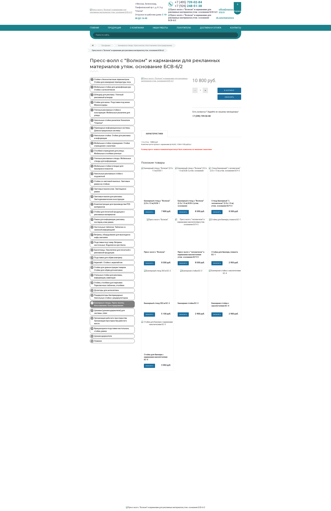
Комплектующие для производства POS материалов (112, 205)
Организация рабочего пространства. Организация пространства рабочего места (110, 321)
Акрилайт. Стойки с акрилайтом (108, 262)
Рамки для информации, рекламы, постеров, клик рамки (109, 220)
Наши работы (160, 28)
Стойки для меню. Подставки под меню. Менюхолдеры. (112, 103)
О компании (137, 28)
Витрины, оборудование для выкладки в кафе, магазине (112, 236)
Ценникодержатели (103, 336)
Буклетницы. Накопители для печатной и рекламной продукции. (112, 251)
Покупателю (184, 28)
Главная (94, 28)
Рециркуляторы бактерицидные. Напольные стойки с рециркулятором (111, 296)
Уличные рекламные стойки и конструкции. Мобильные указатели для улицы (112, 112)
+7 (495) (188, 2)
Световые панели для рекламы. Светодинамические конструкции (109, 198)
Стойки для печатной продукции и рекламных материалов (109, 213)
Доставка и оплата (210, 28)
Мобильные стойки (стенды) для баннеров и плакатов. (108, 167)
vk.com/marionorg (225, 18)
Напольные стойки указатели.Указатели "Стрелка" (112, 121)
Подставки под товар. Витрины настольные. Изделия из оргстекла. (110, 243)
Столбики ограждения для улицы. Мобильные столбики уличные (109, 152)
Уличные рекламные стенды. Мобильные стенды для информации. (112, 159)
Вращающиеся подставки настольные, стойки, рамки (111, 329)
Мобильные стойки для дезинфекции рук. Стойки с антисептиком (112, 88)
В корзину (229, 90)
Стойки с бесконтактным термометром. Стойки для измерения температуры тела (112, 80)
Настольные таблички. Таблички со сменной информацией (110, 228)
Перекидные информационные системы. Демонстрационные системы (112, 129)
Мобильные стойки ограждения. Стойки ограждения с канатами (112, 144)
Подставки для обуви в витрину (108, 258)
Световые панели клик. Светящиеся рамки (110, 190)
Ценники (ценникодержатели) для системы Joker (109, 311)
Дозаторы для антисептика (106, 290)
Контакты (235, 28)
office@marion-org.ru (226, 10)
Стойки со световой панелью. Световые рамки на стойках (112, 182)
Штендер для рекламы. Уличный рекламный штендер (108, 96)
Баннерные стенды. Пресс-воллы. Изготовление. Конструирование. (145, 45)
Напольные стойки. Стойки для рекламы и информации (112, 136)
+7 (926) (188, 6)
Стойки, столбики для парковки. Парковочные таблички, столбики (109, 284)
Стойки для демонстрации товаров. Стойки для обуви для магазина (110, 268)
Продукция (114, 28)
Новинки (98, 341)
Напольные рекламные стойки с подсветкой (108, 175)
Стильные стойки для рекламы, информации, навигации (108, 276)
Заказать (229, 97)
